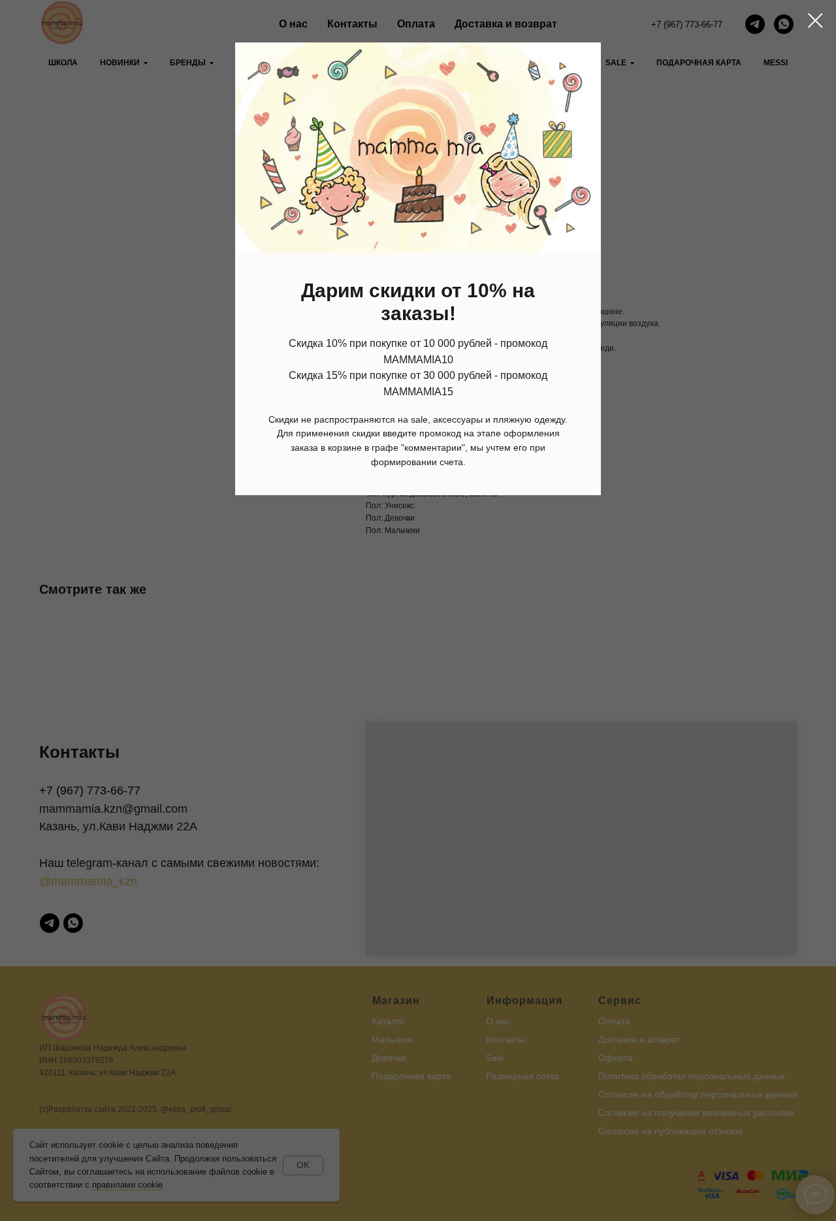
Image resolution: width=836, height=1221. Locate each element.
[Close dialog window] (815, 21)
